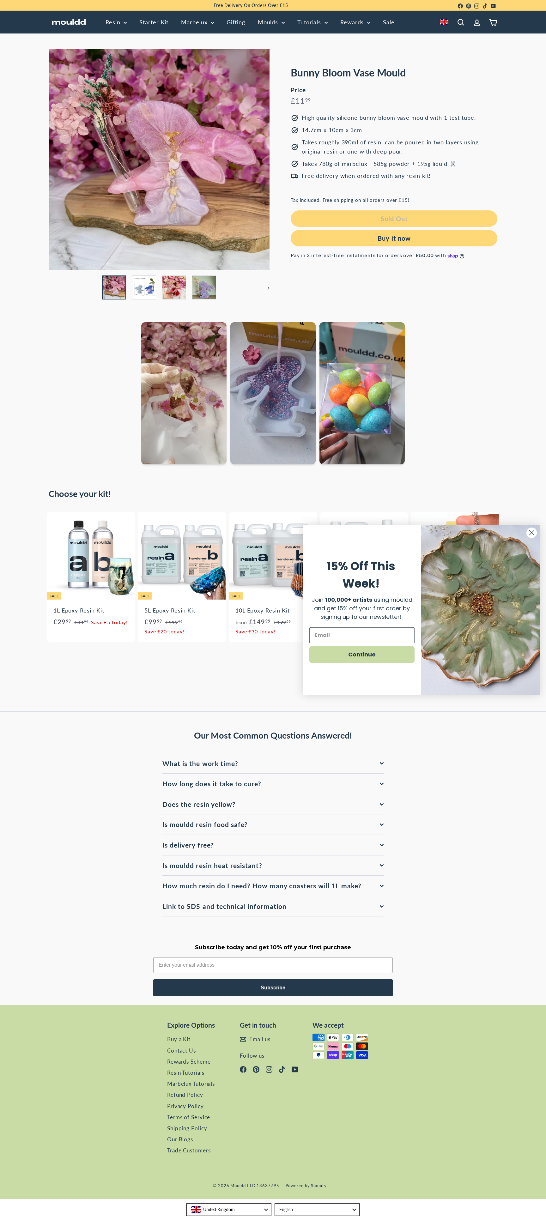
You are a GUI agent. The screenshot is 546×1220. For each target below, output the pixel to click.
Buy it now (394, 238)
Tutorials (310, 22)
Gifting (236, 22)
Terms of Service (188, 1117)
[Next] (266, 287)
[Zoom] (159, 159)
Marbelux (195, 22)
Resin (114, 22)
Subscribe (273, 987)
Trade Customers (189, 1150)
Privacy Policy (185, 1106)
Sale (389, 22)
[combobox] (445, 22)
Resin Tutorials (185, 1072)
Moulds (269, 22)
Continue (362, 654)
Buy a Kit (179, 1039)
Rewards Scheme (189, 1061)
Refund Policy (185, 1094)
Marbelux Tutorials (191, 1083)
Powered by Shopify (306, 1185)
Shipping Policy (187, 1128)
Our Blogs (180, 1139)
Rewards (353, 22)
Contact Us (181, 1050)
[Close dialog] (531, 532)
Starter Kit (153, 22)
